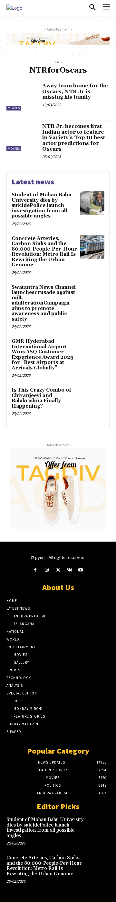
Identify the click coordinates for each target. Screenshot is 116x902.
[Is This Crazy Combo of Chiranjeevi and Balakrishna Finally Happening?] (92, 398)
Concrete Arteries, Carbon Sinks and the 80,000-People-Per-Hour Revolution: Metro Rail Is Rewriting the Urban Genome (44, 251)
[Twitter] (58, 570)
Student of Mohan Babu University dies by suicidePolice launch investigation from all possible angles (42, 205)
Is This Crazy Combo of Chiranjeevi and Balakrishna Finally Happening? (41, 398)
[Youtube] (81, 570)
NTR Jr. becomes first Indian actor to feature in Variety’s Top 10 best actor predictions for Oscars (73, 137)
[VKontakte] (69, 570)
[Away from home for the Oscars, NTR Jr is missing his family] (21, 95)
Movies (14, 108)
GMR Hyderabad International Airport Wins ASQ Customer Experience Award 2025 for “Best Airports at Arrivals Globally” (42, 354)
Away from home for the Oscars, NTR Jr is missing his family (75, 91)
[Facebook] (35, 570)
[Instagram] (47, 570)
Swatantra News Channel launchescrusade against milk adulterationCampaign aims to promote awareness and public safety (44, 303)
